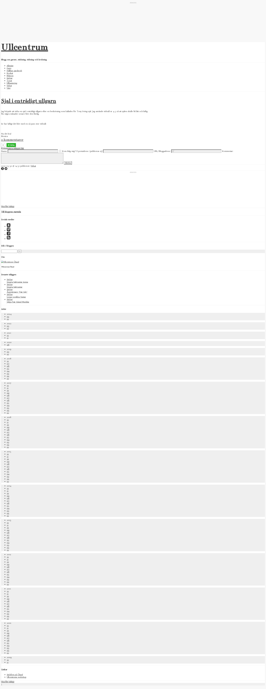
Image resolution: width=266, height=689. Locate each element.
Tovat (9, 80)
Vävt (8, 88)
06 (8, 345)
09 (8, 393)
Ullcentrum (24, 47)
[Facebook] (8, 234)
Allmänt (10, 65)
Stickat (9, 78)
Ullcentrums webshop (16, 677)
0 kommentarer (12, 139)
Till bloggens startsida (11, 211)
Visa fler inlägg (7, 206)
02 (8, 316)
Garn (9, 68)
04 (8, 371)
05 (8, 368)
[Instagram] (8, 230)
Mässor (10, 75)
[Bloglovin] (8, 226)
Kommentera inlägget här (12, 148)
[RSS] (8, 238)
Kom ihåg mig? (69, 151)
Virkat (9, 85)
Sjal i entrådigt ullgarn (28, 101)
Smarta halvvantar (14, 287)
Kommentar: (227, 151)
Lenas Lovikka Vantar (16, 297)
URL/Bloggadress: (162, 151)
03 (8, 326)
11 (7, 338)
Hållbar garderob (14, 70)
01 (8, 319)
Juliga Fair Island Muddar (18, 302)
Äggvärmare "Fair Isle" (17, 292)
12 (8, 335)
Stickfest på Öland (15, 674)
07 (8, 363)
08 (8, 395)
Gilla (12, 145)
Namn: (4, 151)
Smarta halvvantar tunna (17, 282)
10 (8, 390)
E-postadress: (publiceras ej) (89, 151)
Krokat (10, 73)
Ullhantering (12, 83)
